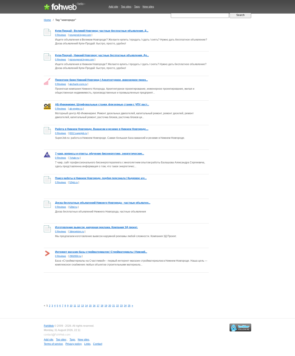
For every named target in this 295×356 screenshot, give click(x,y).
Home (47, 20)
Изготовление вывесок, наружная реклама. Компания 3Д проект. (96, 227)
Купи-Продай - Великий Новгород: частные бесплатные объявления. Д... (101, 30)
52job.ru (73, 182)
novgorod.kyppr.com (80, 35)
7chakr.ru (74, 157)
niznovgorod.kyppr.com (81, 59)
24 (125, 305)
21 (113, 305)
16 (94, 305)
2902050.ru (75, 256)
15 (90, 305)
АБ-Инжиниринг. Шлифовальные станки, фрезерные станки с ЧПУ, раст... (102, 104)
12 (78, 305)
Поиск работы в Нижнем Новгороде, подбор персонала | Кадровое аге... (101, 178)
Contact (97, 343)
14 (86, 305)
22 (117, 305)
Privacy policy (73, 343)
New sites (148, 6)
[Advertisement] (122, 285)
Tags (137, 6)
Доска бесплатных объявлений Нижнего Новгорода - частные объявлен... (102, 202)
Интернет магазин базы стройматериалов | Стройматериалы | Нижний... (101, 251)
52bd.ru (73, 207)
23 (121, 305)
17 (98, 305)
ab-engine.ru (75, 108)
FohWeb (49, 325)
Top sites (126, 6)
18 (102, 305)
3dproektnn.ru (76, 231)
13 (82, 305)
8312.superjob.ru (78, 133)
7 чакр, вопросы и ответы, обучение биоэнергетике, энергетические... (99, 153)
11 (75, 305)
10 (71, 305)
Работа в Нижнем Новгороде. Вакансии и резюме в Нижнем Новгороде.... (101, 129)
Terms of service (53, 343)
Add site (113, 6)
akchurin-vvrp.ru (78, 84)
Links (87, 343)
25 (129, 305)
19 (106, 305)
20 (109, 305)
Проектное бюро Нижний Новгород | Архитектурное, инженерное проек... (101, 79)
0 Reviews (60, 35)
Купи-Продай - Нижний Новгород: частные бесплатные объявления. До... (102, 55)
